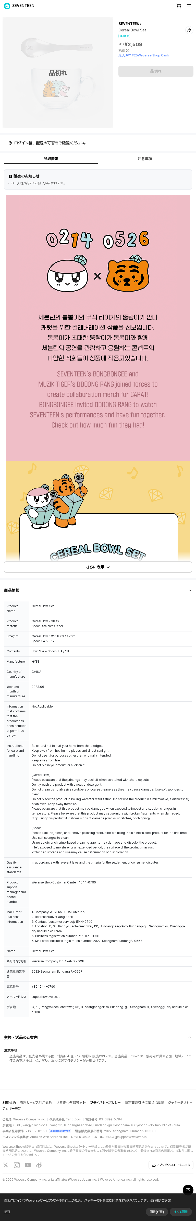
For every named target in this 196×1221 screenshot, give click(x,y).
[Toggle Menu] (189, 6)
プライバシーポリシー (105, 1103)
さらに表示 (95, 567)
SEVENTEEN (128, 24)
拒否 (7, 1212)
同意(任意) (157, 1212)
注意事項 (145, 159)
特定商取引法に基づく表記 (144, 1103)
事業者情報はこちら (60, 1131)
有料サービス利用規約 (36, 1103)
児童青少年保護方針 (71, 1103)
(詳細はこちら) (160, 1200)
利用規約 (9, 1103)
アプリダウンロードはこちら (173, 1165)
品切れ (156, 71)
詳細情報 (51, 159)
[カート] (179, 6)
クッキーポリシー (180, 1103)
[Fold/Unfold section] (98, 590)
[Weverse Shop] (7, 6)
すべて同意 (181, 1212)
